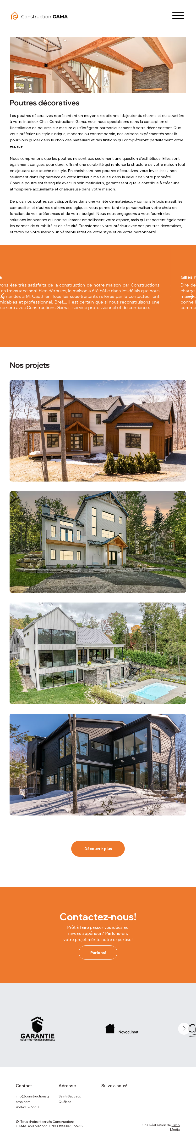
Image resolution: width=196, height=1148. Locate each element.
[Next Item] (184, 1029)
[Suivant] (191, 296)
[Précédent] (4, 296)
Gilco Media (175, 1127)
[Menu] (178, 15)
